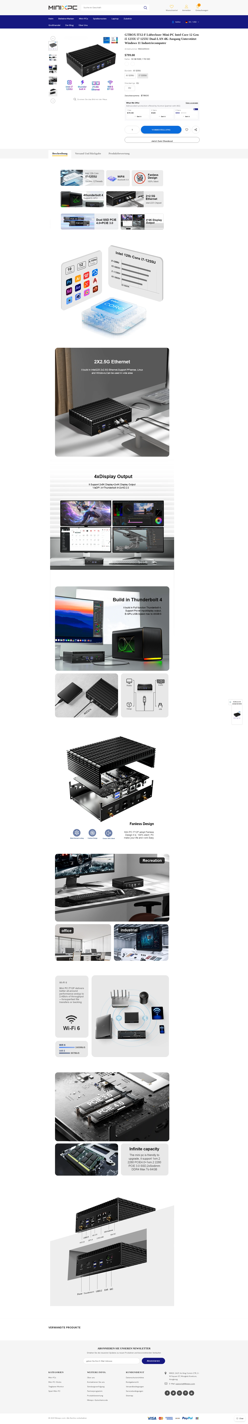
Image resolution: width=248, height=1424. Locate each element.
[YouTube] (191, 1393)
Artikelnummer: (131, 49)
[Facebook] (167, 1393)
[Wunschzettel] (187, 130)
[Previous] (53, 38)
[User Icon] (186, 6)
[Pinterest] (185, 1393)
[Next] (53, 101)
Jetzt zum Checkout (162, 141)
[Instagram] (179, 1393)
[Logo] (62, 7)
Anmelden (186, 10)
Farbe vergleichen (111, 92)
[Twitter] (173, 1393)
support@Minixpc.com (185, 1384)
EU (130, 88)
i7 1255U (143, 75)
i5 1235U (130, 75)
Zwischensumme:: (132, 95)
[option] (90, 64)
